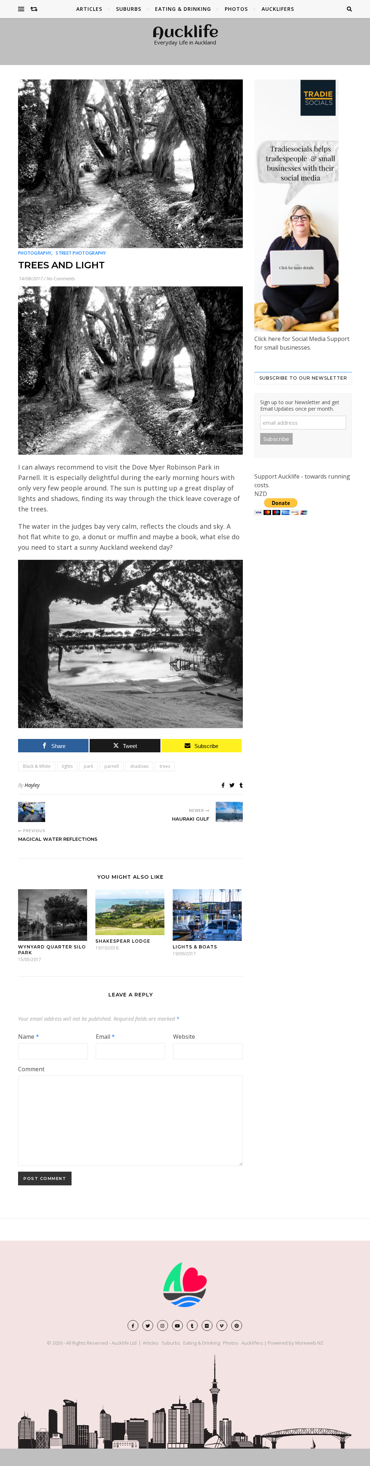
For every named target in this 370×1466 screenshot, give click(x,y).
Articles (89, 8)
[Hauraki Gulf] (229, 812)
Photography (34, 253)
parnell (111, 766)
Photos (236, 8)
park (88, 766)
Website (184, 1037)
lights (67, 766)
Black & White (37, 766)
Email (105, 1037)
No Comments (61, 278)
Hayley (32, 785)
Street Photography (81, 253)
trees (165, 766)
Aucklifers (278, 8)
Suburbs (128, 8)
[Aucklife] (185, 1284)
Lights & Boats (195, 947)
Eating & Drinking (183, 8)
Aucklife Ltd (124, 1343)
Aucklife (185, 33)
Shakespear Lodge (122, 941)
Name (28, 1037)
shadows (139, 766)
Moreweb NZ (309, 1343)
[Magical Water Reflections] (31, 812)
